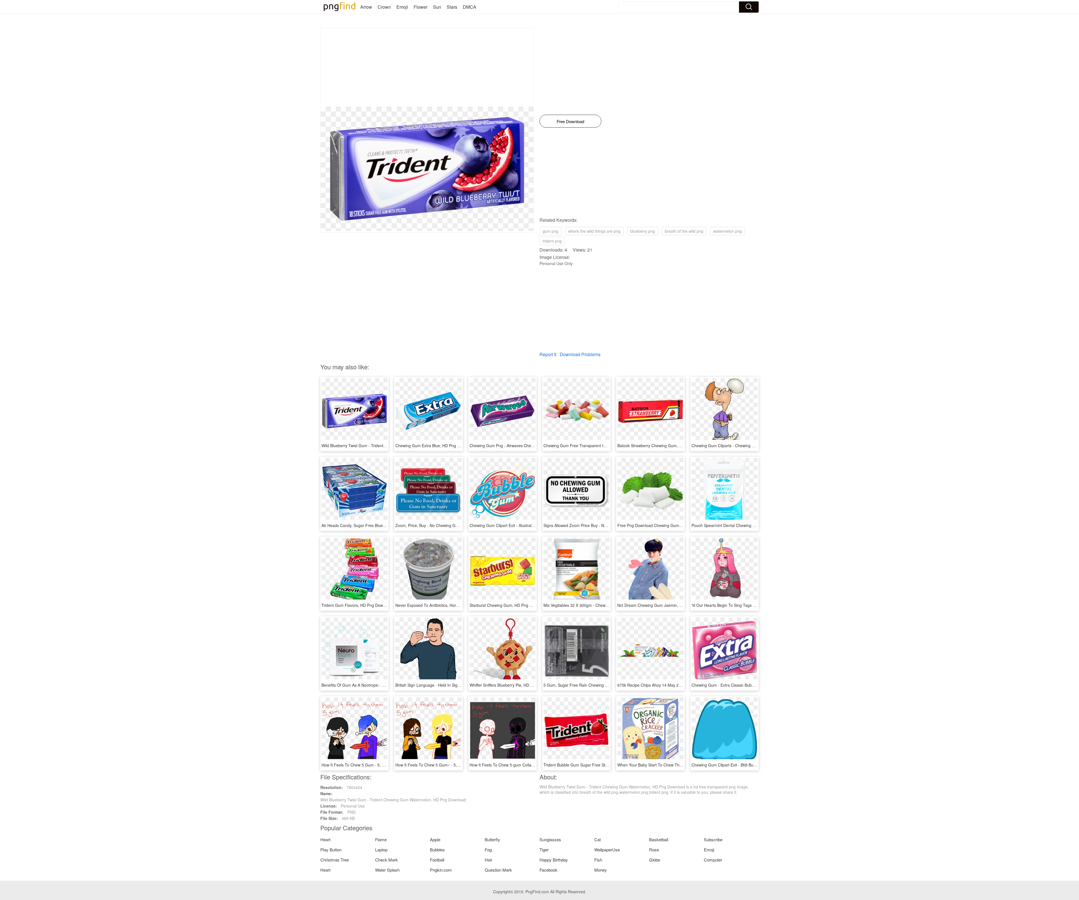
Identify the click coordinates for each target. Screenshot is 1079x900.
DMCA (469, 7)
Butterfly (492, 839)
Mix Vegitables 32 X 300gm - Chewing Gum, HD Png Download (599, 605)
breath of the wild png (684, 231)
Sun (437, 7)
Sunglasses (550, 839)
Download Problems (580, 354)
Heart (325, 839)
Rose (654, 849)
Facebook (548, 870)
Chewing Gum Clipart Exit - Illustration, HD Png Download (521, 525)
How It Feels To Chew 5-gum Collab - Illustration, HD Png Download (530, 765)
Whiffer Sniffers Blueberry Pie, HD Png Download (513, 685)
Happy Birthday (554, 860)
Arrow (366, 7)
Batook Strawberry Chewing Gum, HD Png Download (664, 445)
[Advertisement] (427, 67)
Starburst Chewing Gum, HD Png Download (508, 605)
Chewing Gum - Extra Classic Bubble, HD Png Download (742, 685)
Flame (381, 839)
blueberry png (642, 231)
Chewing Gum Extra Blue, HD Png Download (435, 445)
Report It (548, 354)
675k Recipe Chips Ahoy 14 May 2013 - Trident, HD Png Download (676, 685)
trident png (552, 241)
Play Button (330, 849)
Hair (488, 860)
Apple (435, 839)
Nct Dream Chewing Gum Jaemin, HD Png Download (664, 605)
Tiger (544, 849)
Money (600, 870)
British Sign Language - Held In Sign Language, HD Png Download (454, 685)
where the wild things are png (594, 231)
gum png (550, 231)
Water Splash (387, 870)
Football (437, 860)
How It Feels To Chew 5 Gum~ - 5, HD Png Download (443, 765)
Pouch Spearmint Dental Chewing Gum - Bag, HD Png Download (749, 525)
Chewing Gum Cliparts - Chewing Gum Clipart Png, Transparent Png (752, 445)
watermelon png (727, 231)
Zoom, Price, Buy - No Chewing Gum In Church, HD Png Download (454, 525)
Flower (420, 7)
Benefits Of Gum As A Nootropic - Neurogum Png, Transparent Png (381, 685)
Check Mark (386, 860)
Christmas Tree (334, 860)
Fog (488, 849)
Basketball (658, 839)
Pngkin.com (441, 870)
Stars (452, 7)
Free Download (570, 121)
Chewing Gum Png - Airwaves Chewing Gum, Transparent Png (525, 445)
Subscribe (713, 839)
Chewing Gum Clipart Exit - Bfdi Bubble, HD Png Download (744, 765)
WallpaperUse (607, 849)
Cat (597, 839)
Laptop (381, 849)
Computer (713, 860)
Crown (384, 7)
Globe (654, 860)
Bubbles (437, 849)
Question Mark (498, 870)
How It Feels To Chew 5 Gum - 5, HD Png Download (367, 765)
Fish (598, 860)
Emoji (402, 7)
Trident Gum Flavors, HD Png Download (357, 605)
